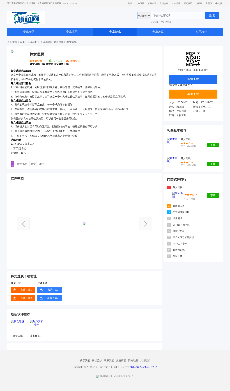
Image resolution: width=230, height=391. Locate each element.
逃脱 (41, 164)
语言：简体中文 (202, 106)
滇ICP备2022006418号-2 (143, 367)
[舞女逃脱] (17, 326)
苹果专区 (152, 3)
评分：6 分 (199, 111)
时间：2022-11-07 (203, 102)
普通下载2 (52, 298)
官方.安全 (58, 61)
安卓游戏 (115, 31)
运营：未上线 (176, 106)
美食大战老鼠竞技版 (183, 237)
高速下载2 (26, 298)
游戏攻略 (164, 3)
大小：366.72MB (188, 165)
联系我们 (109, 360)
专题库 (209, 3)
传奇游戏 (176, 3)
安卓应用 (72, 31)
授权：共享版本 (178, 111)
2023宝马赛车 (180, 243)
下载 (212, 145)
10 (169, 256)
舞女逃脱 (22, 164)
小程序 (199, 3)
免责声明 (121, 360)
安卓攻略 (158, 31)
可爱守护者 (179, 231)
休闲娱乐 (59, 42)
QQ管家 (154, 22)
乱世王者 (177, 256)
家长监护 (97, 360)
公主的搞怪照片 (181, 212)
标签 (13, 164)
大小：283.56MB (178, 102)
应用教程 (201, 31)
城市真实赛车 (36, 336)
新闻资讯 (188, 3)
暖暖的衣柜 (179, 205)
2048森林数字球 (181, 224)
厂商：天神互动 (178, 115)
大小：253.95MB (188, 146)
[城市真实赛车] (36, 326)
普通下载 (53, 289)
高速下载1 (26, 289)
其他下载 (193, 94)
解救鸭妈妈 (179, 250)
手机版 (218, 3)
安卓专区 (28, 31)
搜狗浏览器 (166, 22)
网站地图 (133, 360)
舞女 (33, 164)
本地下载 (193, 79)
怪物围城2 (178, 218)
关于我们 (85, 360)
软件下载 (139, 3)
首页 (130, 3)
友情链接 (145, 360)
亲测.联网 (75, 61)
